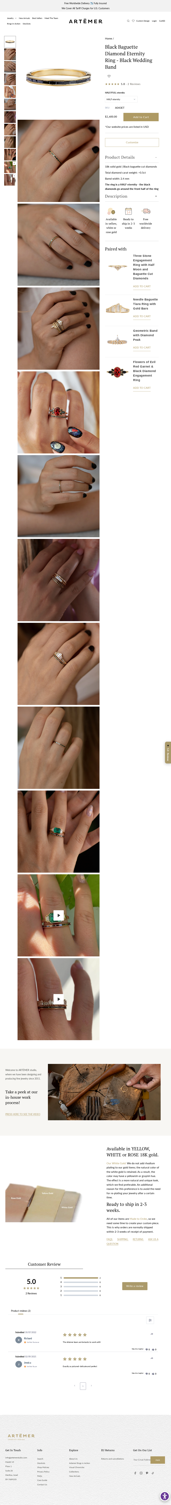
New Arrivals (24, 18)
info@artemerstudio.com (16, 1457)
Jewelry (10, 18)
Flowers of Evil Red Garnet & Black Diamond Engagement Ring (144, 371)
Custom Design (143, 21)
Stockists (27, 23)
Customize (132, 142)
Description (116, 196)
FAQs (110, 1239)
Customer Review (44, 1264)
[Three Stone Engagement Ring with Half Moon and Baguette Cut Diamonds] (117, 272)
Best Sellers (37, 18)
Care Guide (42, 1480)
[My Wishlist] (133, 21)
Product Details (120, 157)
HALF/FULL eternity (115, 92)
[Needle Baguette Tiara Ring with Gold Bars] (117, 310)
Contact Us (42, 1484)
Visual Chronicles (76, 1467)
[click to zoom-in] (59, 77)
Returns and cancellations (112, 1459)
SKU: (107, 107)
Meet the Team (51, 18)
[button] (109, 76)
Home (108, 38)
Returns (138, 1239)
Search (40, 1459)
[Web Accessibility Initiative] (164, 1496)
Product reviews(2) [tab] (20, 1310)
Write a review (134, 1286)
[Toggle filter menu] (150, 1320)
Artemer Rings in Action (79, 1463)
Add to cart (142, 286)
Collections (74, 1471)
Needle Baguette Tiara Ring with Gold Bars (145, 304)
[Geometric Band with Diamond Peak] (117, 341)
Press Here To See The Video (22, 1114)
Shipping (123, 1239)
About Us (73, 1459)
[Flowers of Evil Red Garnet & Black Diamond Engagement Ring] (117, 376)
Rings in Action (13, 23)
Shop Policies (43, 1467)
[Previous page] (74, 1386)
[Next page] (91, 1386)
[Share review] (152, 1334)
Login (154, 21)
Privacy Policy (43, 1471)
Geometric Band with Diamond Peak (145, 335)
